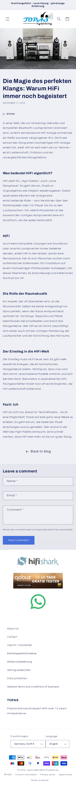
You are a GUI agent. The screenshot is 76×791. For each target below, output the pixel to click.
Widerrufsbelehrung (19, 661)
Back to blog (41, 451)
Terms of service (40, 780)
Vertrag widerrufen (19, 670)
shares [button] (10, 113)
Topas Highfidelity (36, 770)
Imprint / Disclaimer (19, 645)
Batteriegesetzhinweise (22, 653)
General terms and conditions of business (33, 686)
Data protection (17, 678)
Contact (12, 637)
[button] (7, 19)
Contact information (26, 775)
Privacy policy (47, 775)
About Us (13, 628)
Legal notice (65, 775)
